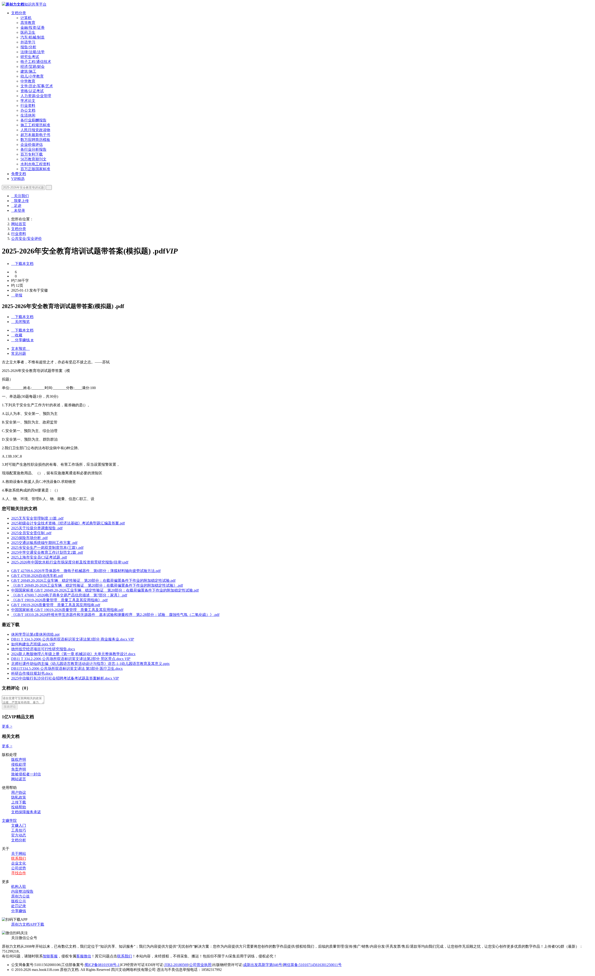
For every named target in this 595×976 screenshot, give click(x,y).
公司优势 (18, 868)
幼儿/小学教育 (32, 76)
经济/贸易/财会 (32, 66)
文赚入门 (18, 825)
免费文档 (18, 174)
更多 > (7, 726)
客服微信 (83, 956)
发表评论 (10, 706)
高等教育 (27, 23)
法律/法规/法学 (32, 52)
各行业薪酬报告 (33, 120)
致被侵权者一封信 (26, 774)
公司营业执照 (200, 965)
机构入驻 (18, 886)
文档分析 (18, 840)
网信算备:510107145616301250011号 (312, 965)
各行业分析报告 (33, 149)
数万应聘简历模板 (35, 140)
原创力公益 (20, 896)
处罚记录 (18, 906)
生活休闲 (27, 115)
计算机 (26, 18)
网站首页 (18, 224)
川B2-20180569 (176, 965)
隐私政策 (18, 797)
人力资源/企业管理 (35, 96)
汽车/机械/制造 (32, 37)
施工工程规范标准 (35, 125)
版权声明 (18, 759)
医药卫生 (27, 32)
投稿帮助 (18, 807)
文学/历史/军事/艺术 (36, 86)
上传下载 (18, 802)
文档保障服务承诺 (26, 812)
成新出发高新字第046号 (262, 965)
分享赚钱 (18, 911)
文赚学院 (9, 821)
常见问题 (18, 353)
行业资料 (27, 105)
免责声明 (18, 769)
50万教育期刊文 (33, 159)
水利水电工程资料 (35, 164)
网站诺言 (18, 779)
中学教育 (27, 81)
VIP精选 (18, 179)
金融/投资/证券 (32, 27)
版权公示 (18, 901)
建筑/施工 (28, 71)
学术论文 (27, 101)
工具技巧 (18, 830)
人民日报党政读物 (35, 130)
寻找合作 (18, 873)
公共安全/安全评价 (26, 239)
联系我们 (18, 858)
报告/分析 (28, 47)
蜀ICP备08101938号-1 (102, 965)
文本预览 (20, 349)
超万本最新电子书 (35, 135)
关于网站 (18, 854)
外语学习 (27, 42)
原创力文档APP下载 (27, 924)
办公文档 (27, 110)
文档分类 (18, 13)
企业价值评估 (31, 144)
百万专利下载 (31, 154)
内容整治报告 (22, 891)
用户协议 (18, 792)
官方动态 (18, 835)
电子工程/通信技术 (35, 62)
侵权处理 (18, 764)
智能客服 (50, 956)
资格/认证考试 (32, 91)
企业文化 (18, 863)
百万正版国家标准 (35, 169)
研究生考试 (29, 57)
